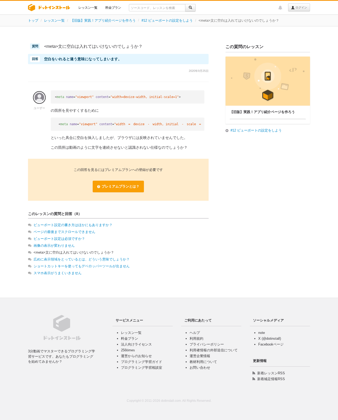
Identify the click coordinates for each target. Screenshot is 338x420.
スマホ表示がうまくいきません (58, 273)
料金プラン (113, 8)
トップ (33, 20)
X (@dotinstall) (269, 338)
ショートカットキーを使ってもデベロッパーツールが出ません (82, 266)
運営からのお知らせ (136, 356)
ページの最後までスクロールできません (64, 232)
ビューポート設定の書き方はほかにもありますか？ (73, 225)
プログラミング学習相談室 (141, 368)
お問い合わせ (200, 368)
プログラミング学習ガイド (141, 362)
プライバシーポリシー (207, 344)
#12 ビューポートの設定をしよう (167, 20)
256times (128, 350)
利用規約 (196, 338)
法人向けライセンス (136, 344)
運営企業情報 (200, 356)
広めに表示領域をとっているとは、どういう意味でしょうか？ (82, 259)
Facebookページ (271, 344)
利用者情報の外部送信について (214, 350)
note (261, 333)
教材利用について (203, 362)
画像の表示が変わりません (54, 246)
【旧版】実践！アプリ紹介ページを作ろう (103, 20)
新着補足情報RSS (271, 379)
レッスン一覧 (87, 8)
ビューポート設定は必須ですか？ (59, 239)
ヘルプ (195, 333)
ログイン (301, 7)
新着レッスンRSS (271, 373)
